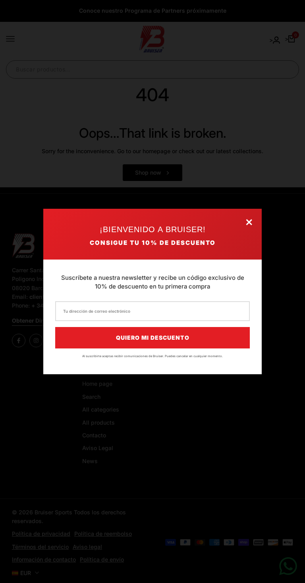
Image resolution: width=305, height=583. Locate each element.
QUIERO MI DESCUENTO (152, 337)
